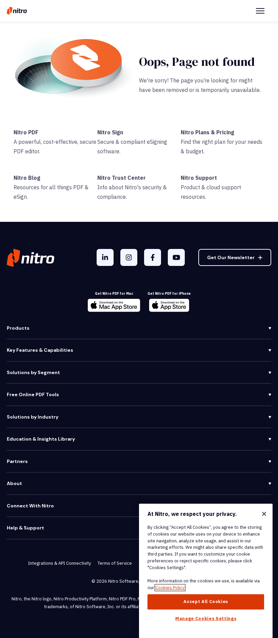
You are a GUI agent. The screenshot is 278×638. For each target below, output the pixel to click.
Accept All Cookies (205, 601)
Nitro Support (199, 177)
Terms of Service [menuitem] (115, 563)
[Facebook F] (152, 257)
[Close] (264, 513)
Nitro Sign (110, 132)
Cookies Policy (170, 588)
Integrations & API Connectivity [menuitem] (59, 563)
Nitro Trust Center (121, 177)
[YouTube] (176, 257)
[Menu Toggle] (260, 11)
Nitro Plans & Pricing (207, 132)
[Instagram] (128, 257)
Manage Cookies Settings (205, 618)
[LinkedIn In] (105, 257)
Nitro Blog (27, 177)
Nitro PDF (26, 132)
